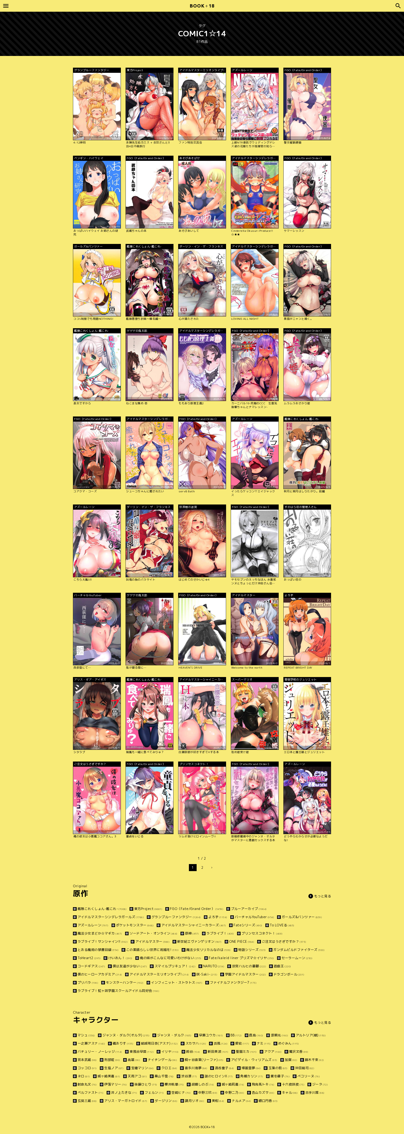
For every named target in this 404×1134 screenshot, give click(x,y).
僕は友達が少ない (130, 966)
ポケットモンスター (135, 925)
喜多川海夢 (196, 1068)
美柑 (218, 1100)
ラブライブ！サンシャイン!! (103, 941)
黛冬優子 (280, 1076)
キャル (290, 1092)
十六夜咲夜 (293, 1084)
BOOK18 (202, 5)
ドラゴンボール (289, 974)
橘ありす (123, 1043)
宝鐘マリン (142, 1068)
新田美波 (218, 1051)
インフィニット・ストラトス (176, 982)
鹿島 (256, 1035)
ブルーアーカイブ (249, 908)
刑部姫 (112, 1059)
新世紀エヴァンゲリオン (199, 941)
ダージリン (166, 1100)
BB (236, 1035)
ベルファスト (91, 1092)
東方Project (148, 908)
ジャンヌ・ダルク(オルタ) (125, 1035)
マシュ (86, 1035)
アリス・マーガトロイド (125, 1100)
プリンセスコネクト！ (262, 933)
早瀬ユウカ (211, 1035)
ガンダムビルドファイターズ (299, 949)
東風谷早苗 (142, 1051)
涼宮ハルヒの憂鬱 (249, 966)
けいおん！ (120, 958)
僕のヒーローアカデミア (100, 974)
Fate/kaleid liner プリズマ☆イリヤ (241, 958)
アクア (272, 1051)
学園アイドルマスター (245, 974)
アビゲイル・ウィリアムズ (254, 1059)
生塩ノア (113, 1068)
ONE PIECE (241, 941)
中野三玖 (207, 1092)
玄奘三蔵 (87, 1100)
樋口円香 (268, 1100)
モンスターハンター (125, 982)
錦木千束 (314, 1059)
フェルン (154, 1092)
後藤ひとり (145, 1084)
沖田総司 (304, 1068)
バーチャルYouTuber (254, 917)
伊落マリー (115, 1084)
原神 (192, 933)
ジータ (320, 1084)
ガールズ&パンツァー (302, 917)
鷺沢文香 (298, 1051)
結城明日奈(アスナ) (159, 1043)
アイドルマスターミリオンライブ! (159, 974)
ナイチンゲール (162, 1059)
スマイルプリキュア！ (175, 966)
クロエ (169, 1068)
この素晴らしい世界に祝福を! (152, 949)
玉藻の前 (278, 1068)
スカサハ (195, 1043)
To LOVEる (282, 925)
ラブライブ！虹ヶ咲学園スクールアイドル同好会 (118, 990)
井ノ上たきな (124, 1092)
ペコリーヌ (308, 1076)
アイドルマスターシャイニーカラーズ (193, 925)
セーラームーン (296, 958)
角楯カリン (251, 1076)
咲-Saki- (206, 974)
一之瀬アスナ (91, 1043)
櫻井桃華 (174, 1084)
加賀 (291, 1059)
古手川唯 (315, 1092)
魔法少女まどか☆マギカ (100, 933)
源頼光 (279, 1035)
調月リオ (194, 1100)
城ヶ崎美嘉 (108, 1076)
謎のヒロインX (219, 1076)
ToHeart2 (89, 958)
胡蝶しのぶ (202, 1084)
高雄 (134, 1059)
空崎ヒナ (181, 1092)
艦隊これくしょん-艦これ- (102, 908)
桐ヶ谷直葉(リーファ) (204, 1059)
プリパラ (88, 982)
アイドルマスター (152, 941)
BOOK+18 (208, 1127)
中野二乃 (234, 1092)
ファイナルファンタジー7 (233, 982)
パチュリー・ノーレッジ (100, 1051)
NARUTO (213, 966)
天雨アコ (137, 1076)
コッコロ (87, 1068)
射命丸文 (87, 1084)
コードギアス (91, 966)
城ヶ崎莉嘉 (233, 1084)
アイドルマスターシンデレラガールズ (111, 917)
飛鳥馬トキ (263, 1084)
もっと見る (322, 896)
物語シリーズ (252, 949)
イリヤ (170, 1051)
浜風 (220, 1043)
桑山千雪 (164, 1076)
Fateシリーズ (248, 925)
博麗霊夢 (251, 1068)
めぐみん (288, 1043)
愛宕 (242, 1043)
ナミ (264, 1043)
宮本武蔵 (87, 1059)
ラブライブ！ (220, 933)
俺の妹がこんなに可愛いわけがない (170, 958)
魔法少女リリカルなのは (208, 949)
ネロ (84, 1076)
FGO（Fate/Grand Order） (196, 908)
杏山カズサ (263, 1092)
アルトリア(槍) (311, 1035)
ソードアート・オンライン (153, 933)
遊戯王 (282, 966)
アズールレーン (93, 925)
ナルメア (241, 1100)
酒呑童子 (224, 1068)
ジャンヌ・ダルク (174, 1035)
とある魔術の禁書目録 (98, 949)
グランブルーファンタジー (176, 917)
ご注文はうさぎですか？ (284, 941)
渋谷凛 (189, 1076)
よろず (217, 917)
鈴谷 (193, 1051)
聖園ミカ (246, 1051)
